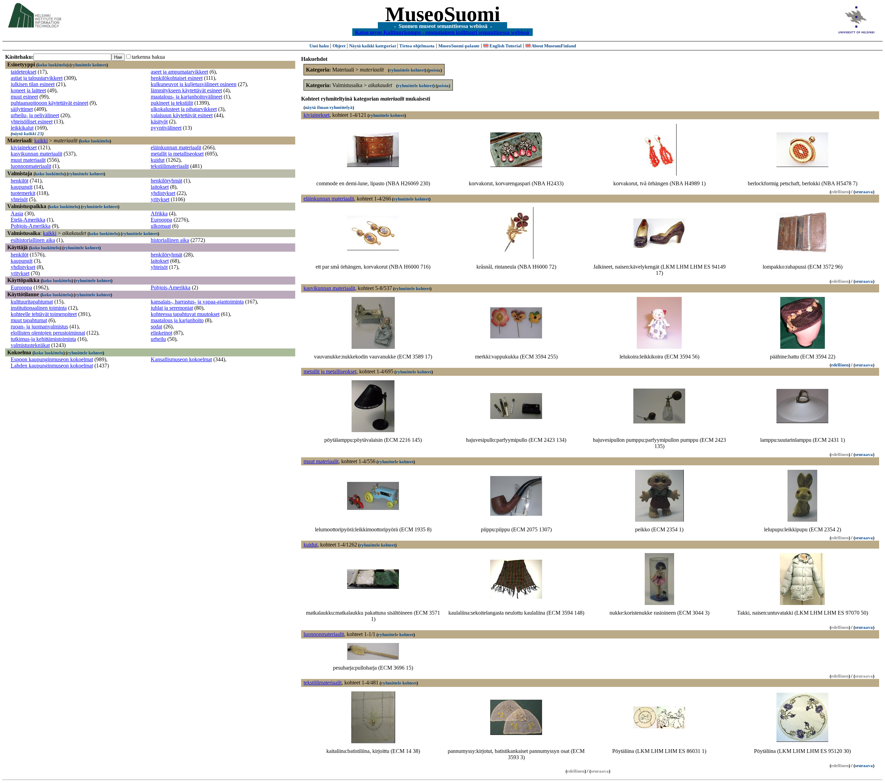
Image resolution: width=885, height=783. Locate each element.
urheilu (158, 339)
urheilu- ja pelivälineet (35, 115)
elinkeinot (161, 333)
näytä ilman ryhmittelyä (329, 107)
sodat (156, 326)
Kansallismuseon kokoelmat (181, 359)
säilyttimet (22, 109)
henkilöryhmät (166, 181)
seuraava (864, 191)
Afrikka (159, 213)
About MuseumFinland (553, 45)
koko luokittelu (52, 64)
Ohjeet (339, 45)
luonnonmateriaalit (31, 166)
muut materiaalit (28, 160)
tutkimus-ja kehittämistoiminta (43, 339)
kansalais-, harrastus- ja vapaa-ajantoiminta (197, 302)
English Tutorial (505, 45)
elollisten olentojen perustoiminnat (48, 333)
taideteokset (23, 72)
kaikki (41, 140)
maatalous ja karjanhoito (177, 320)
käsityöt (159, 121)
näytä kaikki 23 (27, 133)
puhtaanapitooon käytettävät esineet (49, 103)
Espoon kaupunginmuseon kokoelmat (52, 359)
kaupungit (21, 187)
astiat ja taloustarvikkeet (37, 78)
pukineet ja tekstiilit (172, 103)
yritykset (160, 199)
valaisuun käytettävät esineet (182, 115)
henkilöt (19, 181)
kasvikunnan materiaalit (36, 154)
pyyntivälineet (166, 128)
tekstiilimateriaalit (170, 166)
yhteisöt (19, 199)
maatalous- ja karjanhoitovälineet (186, 97)
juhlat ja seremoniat (172, 308)
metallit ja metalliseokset (177, 154)
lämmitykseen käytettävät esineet (186, 90)
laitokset (160, 187)
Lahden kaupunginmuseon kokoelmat (52, 366)
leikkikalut (22, 128)
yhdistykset (163, 193)
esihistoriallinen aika (33, 240)
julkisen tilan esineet (33, 84)
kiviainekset (24, 147)
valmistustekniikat (30, 345)
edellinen (840, 364)
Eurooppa (161, 220)
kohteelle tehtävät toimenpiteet (44, 314)
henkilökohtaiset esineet (177, 78)
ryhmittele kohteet (88, 64)
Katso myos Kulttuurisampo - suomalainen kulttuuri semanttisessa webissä (442, 32)
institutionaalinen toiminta (39, 308)
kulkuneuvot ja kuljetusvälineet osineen (193, 84)
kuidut (158, 160)
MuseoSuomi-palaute (458, 45)
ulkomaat (161, 226)
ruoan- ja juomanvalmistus (39, 326)
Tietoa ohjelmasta (417, 45)
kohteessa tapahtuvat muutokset (185, 314)
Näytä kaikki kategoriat (373, 45)
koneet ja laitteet (28, 90)
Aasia (17, 213)
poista (434, 70)
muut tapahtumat (29, 320)
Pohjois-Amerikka (30, 226)
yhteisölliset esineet (32, 121)
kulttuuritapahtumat (32, 302)
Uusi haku (319, 45)
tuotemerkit (23, 193)
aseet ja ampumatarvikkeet (179, 72)
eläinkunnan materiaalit (176, 147)
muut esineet (24, 97)
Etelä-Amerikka (28, 220)
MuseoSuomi (442, 14)
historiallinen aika (170, 240)
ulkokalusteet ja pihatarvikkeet (184, 109)
